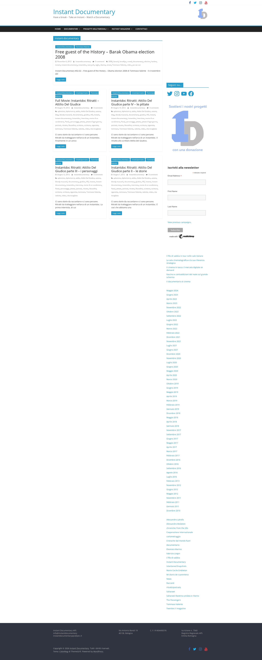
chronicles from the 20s (177, 528)
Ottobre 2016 (172, 464)
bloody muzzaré (66, 115)
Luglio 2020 (171, 362)
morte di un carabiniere (93, 185)
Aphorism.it (70, 111)
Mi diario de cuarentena (177, 574)
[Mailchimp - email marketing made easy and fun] (182, 235)
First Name (172, 191)
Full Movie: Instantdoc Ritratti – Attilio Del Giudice (77, 102)
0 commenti (99, 61)
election (147, 61)
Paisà (67, 122)
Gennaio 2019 (172, 409)
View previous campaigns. (179, 222)
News (169, 579)
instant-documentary (69, 65)
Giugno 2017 (172, 438)
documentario (172, 545)
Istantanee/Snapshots (176, 566)
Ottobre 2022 (172, 311)
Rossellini (72, 125)
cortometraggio (173, 536)
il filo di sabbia (173, 557)
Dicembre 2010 (173, 510)
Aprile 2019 (171, 396)
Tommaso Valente (83, 47)
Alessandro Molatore (175, 524)
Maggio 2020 (172, 371)
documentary (138, 61)
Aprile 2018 (171, 421)
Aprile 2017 (171, 447)
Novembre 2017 (173, 430)
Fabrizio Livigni (173, 553)
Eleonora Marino (174, 549)
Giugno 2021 (172, 349)
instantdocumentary (83, 61)
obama (103, 65)
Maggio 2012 (172, 493)
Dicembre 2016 (173, 459)
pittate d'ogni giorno (93, 122)
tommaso (58, 129)
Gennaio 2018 (172, 426)
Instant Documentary (84, 11)
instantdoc (82, 65)
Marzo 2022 (171, 328)
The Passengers (173, 600)
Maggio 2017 (172, 443)
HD (92, 115)
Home (58, 29)
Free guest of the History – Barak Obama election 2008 (104, 54)
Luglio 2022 (171, 320)
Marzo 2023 (171, 303)
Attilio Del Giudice (88, 111)
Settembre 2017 (173, 434)
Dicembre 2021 (173, 337)
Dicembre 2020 (173, 354)
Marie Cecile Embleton (176, 570)
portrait (58, 125)
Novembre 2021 (173, 341)
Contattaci (141, 29)
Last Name (172, 206)
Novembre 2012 (173, 485)
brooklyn (123, 61)
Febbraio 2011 (172, 502)
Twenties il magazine (176, 608)
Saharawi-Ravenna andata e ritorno (182, 595)
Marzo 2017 (171, 451)
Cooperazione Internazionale (179, 532)
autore (98, 111)
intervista (84, 118)
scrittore (80, 125)
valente (81, 129)
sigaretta (95, 125)
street (109, 65)
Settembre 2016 (173, 468)
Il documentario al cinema (178, 281)
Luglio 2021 (171, 345)
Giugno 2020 (172, 366)
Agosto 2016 (172, 472)
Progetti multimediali (94, 29)
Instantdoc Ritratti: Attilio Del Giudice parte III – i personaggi (76, 169)
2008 (110, 61)
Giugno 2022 (172, 324)
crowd (129, 61)
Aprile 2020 (171, 375)
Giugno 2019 (172, 388)
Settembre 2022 (173, 316)
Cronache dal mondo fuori (178, 540)
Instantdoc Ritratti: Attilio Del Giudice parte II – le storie (131, 169)
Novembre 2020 (173, 358)
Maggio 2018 (172, 417)
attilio (78, 111)
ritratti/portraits (82, 93)
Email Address (175, 175)
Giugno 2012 (172, 489)
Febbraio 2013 (172, 481)
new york (90, 65)
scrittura (87, 125)
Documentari (71, 29)
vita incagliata (95, 129)
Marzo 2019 (171, 400)
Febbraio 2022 (172, 333)
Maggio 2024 (172, 290)
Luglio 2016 (171, 476)
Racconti (170, 583)
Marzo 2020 (171, 379)
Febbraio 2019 (172, 404)
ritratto (64, 125)
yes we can (136, 65)
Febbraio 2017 (172, 455)
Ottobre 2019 (172, 383)
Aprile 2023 (171, 299)
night (97, 65)
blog (57, 115)
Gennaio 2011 (172, 506)
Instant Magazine (121, 29)
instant (57, 65)
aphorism (61, 111)
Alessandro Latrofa (175, 519)
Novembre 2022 (173, 307)
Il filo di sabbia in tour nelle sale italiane (184, 256)
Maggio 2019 (172, 392)
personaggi (74, 122)
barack (116, 61)
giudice (87, 115)
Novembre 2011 (173, 498)
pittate (82, 122)
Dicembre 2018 (173, 413)
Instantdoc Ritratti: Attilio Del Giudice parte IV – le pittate (131, 102)
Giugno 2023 (172, 294)
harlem (154, 61)
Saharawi (170, 591)
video (129, 65)
